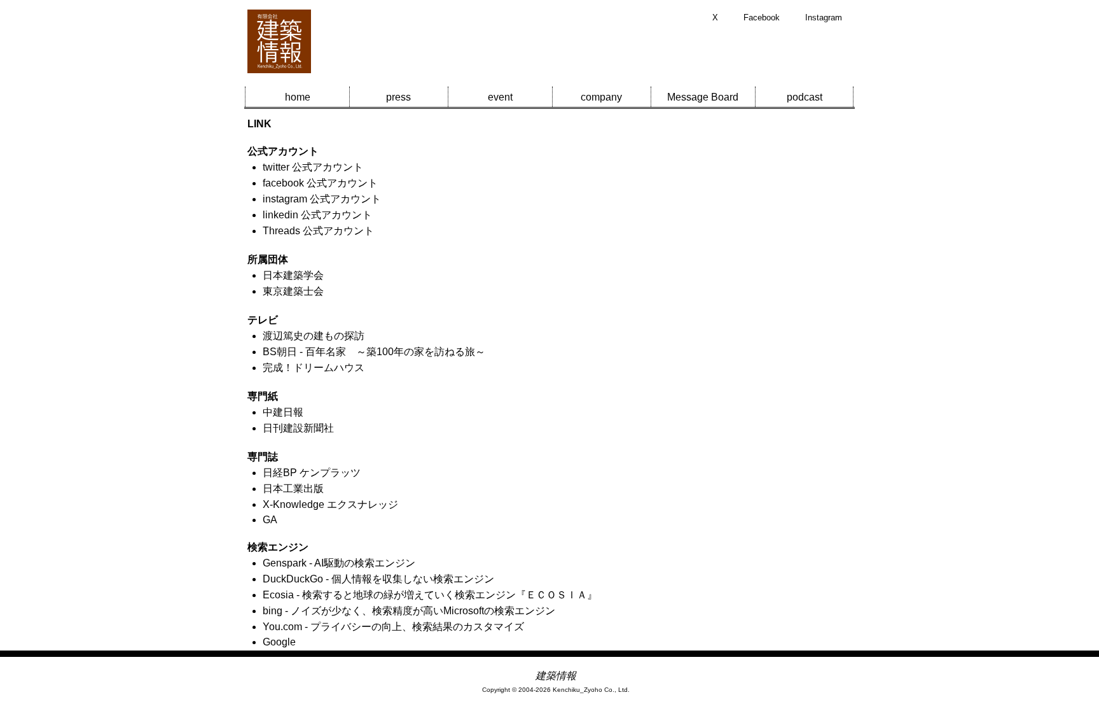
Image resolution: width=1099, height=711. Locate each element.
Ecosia (278, 594)
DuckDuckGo (293, 579)
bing (272, 610)
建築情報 (556, 675)
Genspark (285, 563)
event (500, 97)
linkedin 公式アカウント (317, 214)
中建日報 (283, 412)
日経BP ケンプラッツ (312, 472)
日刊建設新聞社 (298, 428)
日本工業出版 (293, 488)
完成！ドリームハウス (313, 367)
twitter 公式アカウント (313, 167)
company (601, 97)
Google (279, 642)
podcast (804, 97)
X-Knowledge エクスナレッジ (330, 504)
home (297, 97)
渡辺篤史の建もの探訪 (313, 335)
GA (270, 519)
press (398, 97)
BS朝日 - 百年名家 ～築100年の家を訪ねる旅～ (374, 351)
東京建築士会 (293, 291)
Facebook (761, 17)
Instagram (823, 17)
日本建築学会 (293, 275)
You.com (282, 626)
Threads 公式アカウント (318, 230)
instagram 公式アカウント (322, 199)
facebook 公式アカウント (320, 183)
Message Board (702, 97)
